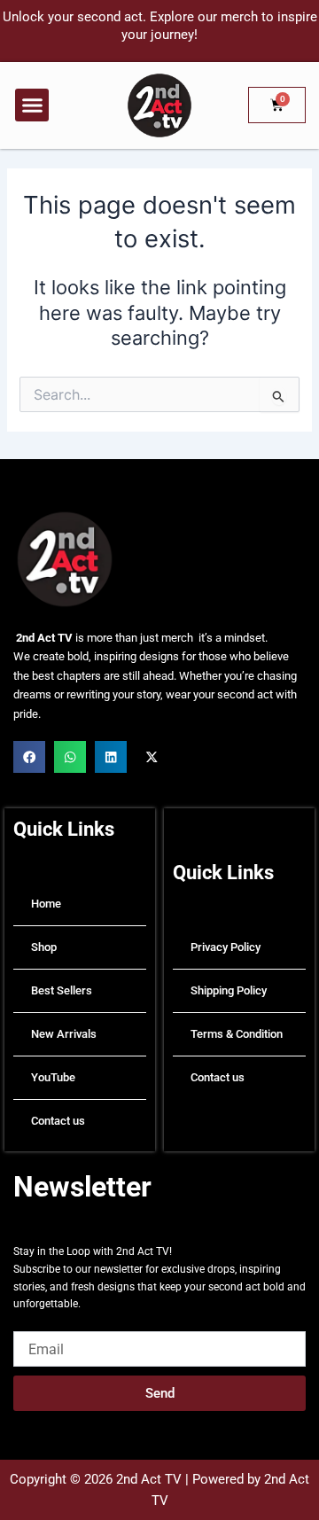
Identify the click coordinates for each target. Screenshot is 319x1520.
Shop (44, 947)
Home (46, 903)
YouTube (53, 1077)
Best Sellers (61, 990)
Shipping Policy (229, 990)
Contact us (58, 1120)
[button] (32, 105)
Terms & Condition (237, 1034)
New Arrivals (64, 1034)
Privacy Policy (226, 947)
